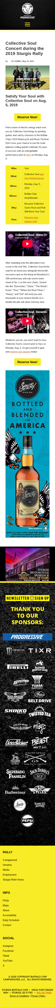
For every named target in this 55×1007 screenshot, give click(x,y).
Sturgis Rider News (13, 879)
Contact (7, 925)
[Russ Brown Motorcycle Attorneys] (15, 701)
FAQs (6, 900)
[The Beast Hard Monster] (39, 749)
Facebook (8, 951)
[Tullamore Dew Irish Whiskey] (15, 764)
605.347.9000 (44, 992)
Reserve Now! (27, 117)
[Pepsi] (27, 826)
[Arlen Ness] (20, 732)
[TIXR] (40, 657)
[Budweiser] (15, 795)
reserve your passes (20, 351)
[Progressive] (27, 639)
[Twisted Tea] (40, 717)
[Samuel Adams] (39, 811)
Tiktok (6, 955)
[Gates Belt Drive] (40, 701)
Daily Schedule (11, 920)
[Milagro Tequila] (40, 733)
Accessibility (9, 915)
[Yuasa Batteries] (37, 688)
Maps (6, 905)
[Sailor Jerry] (20, 810)
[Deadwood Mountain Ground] (40, 672)
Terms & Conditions (19, 996)
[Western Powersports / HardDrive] (16, 745)
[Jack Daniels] (39, 780)
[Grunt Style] (35, 764)
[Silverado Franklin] (16, 779)
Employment (9, 874)
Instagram (8, 946)
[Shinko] (15, 713)
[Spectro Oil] (21, 688)
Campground (10, 860)
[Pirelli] (18, 669)
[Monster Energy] (15, 655)
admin (18, 61)
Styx (28, 155)
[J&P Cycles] (40, 795)
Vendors (7, 865)
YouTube (8, 960)
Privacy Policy (38, 996)
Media (6, 870)
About (6, 910)
